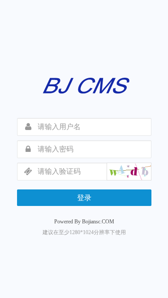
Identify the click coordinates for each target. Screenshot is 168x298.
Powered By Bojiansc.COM (84, 221)
